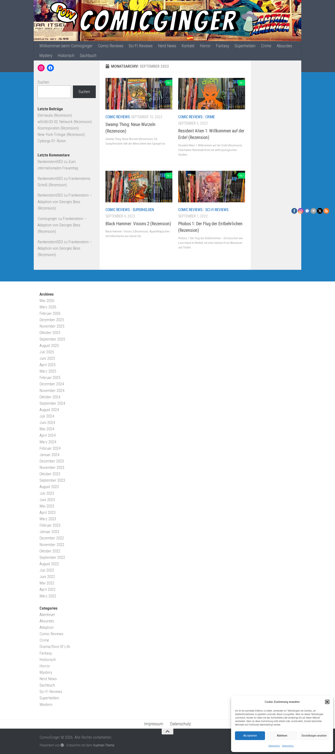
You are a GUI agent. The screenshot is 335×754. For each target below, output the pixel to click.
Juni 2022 (47, 576)
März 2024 (48, 442)
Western (46, 704)
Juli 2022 (47, 570)
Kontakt (188, 45)
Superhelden (245, 45)
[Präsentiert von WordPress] (62, 745)
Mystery (45, 55)
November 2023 (52, 467)
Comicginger (47, 218)
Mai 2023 (47, 506)
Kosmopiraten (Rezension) (58, 128)
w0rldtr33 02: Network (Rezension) (65, 121)
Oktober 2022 (50, 551)
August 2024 (49, 409)
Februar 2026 (50, 313)
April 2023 (48, 512)
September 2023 (52, 480)
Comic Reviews (110, 45)
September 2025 (52, 339)
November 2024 (52, 390)
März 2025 (48, 371)
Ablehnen (282, 735)
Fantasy (222, 45)
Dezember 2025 (52, 319)
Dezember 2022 (52, 538)
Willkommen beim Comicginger (65, 45)
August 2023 (49, 486)
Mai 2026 (47, 300)
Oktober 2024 (50, 397)
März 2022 (48, 596)
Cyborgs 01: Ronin (52, 141)
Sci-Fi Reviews (141, 45)
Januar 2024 (49, 454)
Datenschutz (274, 746)
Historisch (66, 55)
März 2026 (48, 307)
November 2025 (52, 326)
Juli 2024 (47, 416)
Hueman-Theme (103, 745)
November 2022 (52, 544)
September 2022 (52, 557)
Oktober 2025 (50, 332)
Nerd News (167, 45)
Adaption (47, 627)
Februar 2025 (50, 377)
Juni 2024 (47, 422)
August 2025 (49, 345)
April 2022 (48, 589)
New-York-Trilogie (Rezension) (61, 134)
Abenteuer (47, 614)
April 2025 (48, 364)
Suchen (43, 82)
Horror (205, 45)
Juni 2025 (47, 358)
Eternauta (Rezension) (55, 115)
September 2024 (52, 403)
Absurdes (284, 45)
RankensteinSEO (50, 161)
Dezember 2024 (52, 384)
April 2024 (48, 435)
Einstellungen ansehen (314, 735)
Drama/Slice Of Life (55, 646)
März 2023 (48, 519)
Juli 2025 (47, 352)
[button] (327, 702)
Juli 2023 (47, 493)
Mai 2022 (47, 583)
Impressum (153, 723)
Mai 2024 (47, 429)
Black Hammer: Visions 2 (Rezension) (138, 223)
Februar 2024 (50, 448)
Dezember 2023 (52, 461)
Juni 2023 (47, 499)
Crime (266, 45)
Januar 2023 (49, 531)
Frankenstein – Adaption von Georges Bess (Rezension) (65, 201)
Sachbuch (88, 55)
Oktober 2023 (50, 474)
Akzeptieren (250, 735)
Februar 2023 (50, 525)
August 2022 (49, 564)
